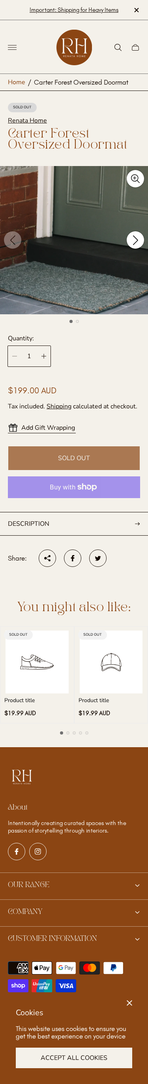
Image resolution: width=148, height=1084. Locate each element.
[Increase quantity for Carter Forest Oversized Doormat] (44, 356)
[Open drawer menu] (12, 47)
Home (16, 82)
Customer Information (52, 938)
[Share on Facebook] (72, 558)
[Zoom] (135, 178)
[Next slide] (135, 240)
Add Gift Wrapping (48, 427)
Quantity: (21, 338)
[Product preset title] (37, 662)
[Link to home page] (22, 777)
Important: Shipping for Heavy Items (74, 9)
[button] (71, 321)
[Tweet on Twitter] (98, 558)
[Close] (129, 1003)
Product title (19, 700)
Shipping (59, 406)
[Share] (47, 558)
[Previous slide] (12, 240)
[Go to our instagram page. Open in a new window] (38, 851)
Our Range (28, 885)
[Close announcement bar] (136, 10)
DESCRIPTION (28, 523)
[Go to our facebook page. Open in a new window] (16, 851)
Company (25, 912)
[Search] (118, 47)
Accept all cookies (74, 1058)
